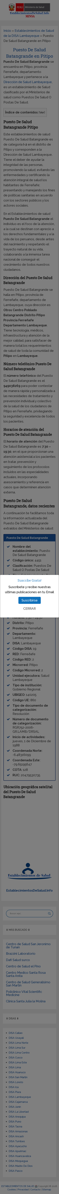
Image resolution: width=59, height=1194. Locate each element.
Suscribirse (30, 600)
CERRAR (29, 609)
